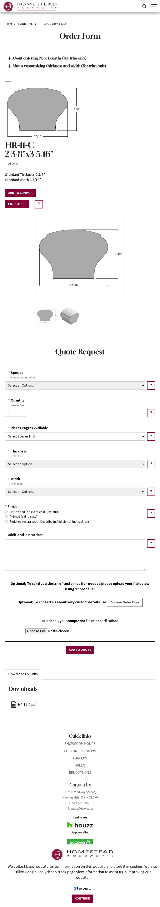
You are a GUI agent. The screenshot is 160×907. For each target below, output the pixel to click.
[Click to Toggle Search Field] (144, 6)
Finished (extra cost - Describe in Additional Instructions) (49, 521)
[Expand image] (80, 258)
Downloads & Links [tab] (23, 674)
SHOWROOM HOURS (80, 743)
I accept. (83, 888)
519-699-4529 (81, 803)
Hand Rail (25, 24)
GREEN (80, 765)
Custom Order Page (124, 602)
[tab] (80, 58)
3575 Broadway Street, (80, 792)
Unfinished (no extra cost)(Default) (33, 512)
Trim (8, 24)
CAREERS (80, 758)
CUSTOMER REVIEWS (80, 751)
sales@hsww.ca (82, 808)
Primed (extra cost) (22, 516)
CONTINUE (82, 898)
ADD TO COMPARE (20, 193)
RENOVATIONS (80, 772)
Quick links (80, 736)
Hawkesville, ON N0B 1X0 (80, 797)
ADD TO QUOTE (80, 649)
